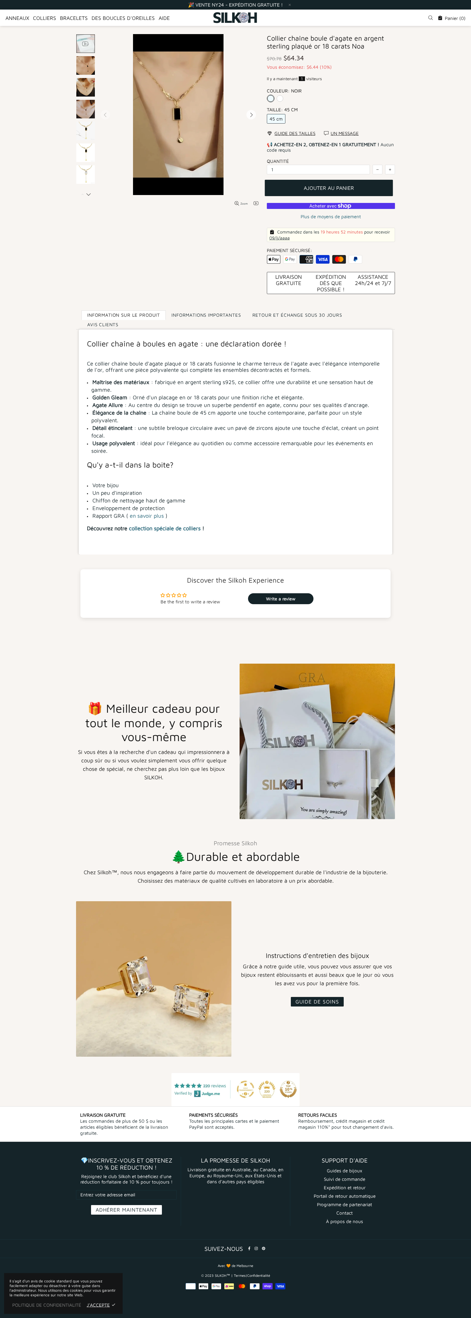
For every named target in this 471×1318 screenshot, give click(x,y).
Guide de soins (317, 1002)
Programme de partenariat (344, 1204)
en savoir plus (147, 516)
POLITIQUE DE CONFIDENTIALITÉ (46, 1305)
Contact (344, 1213)
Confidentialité (258, 1275)
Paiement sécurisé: (289, 250)
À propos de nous (344, 1221)
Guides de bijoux (344, 1170)
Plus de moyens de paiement (331, 216)
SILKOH (235, 17)
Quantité (278, 161)
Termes (240, 1275)
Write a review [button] (280, 598)
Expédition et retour (345, 1187)
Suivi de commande (344, 1179)
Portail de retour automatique (345, 1196)
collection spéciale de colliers (165, 528)
